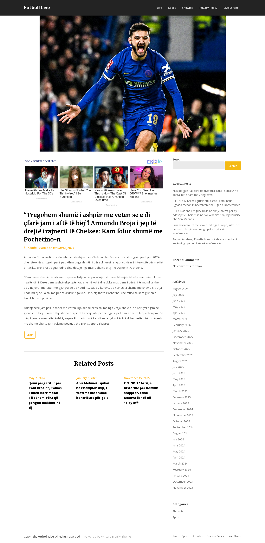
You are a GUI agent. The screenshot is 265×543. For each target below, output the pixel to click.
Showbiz (187, 8)
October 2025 (181, 349)
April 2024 (179, 457)
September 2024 (183, 427)
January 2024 (181, 475)
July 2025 (178, 367)
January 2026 (181, 331)
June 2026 (179, 301)
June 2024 (179, 445)
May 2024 (179, 451)
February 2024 (182, 469)
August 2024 (180, 433)
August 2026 (180, 289)
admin (32, 248)
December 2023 (183, 481)
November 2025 (183, 343)
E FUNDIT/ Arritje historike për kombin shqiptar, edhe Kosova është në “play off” (141, 393)
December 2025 (183, 337)
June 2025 (179, 373)
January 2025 (181, 403)
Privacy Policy (208, 8)
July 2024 (178, 439)
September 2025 (183, 355)
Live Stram (231, 8)
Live (159, 8)
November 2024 (183, 415)
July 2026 (178, 295)
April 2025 (179, 385)
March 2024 (180, 463)
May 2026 (179, 307)
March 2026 (180, 319)
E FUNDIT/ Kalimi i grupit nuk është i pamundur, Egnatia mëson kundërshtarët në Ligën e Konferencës (206, 203)
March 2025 (180, 391)
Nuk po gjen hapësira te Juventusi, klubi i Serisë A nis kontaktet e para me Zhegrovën (205, 193)
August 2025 (180, 361)
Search (177, 159)
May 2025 (179, 379)
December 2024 (183, 409)
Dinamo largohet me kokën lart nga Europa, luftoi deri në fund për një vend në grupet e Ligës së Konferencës (207, 229)
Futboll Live (37, 7)
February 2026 (182, 325)
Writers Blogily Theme (116, 536)
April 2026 (179, 313)
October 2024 (181, 421)
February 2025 (182, 397)
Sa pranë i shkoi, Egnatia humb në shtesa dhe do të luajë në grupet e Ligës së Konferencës (205, 241)
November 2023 (183, 487)
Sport (172, 8)
